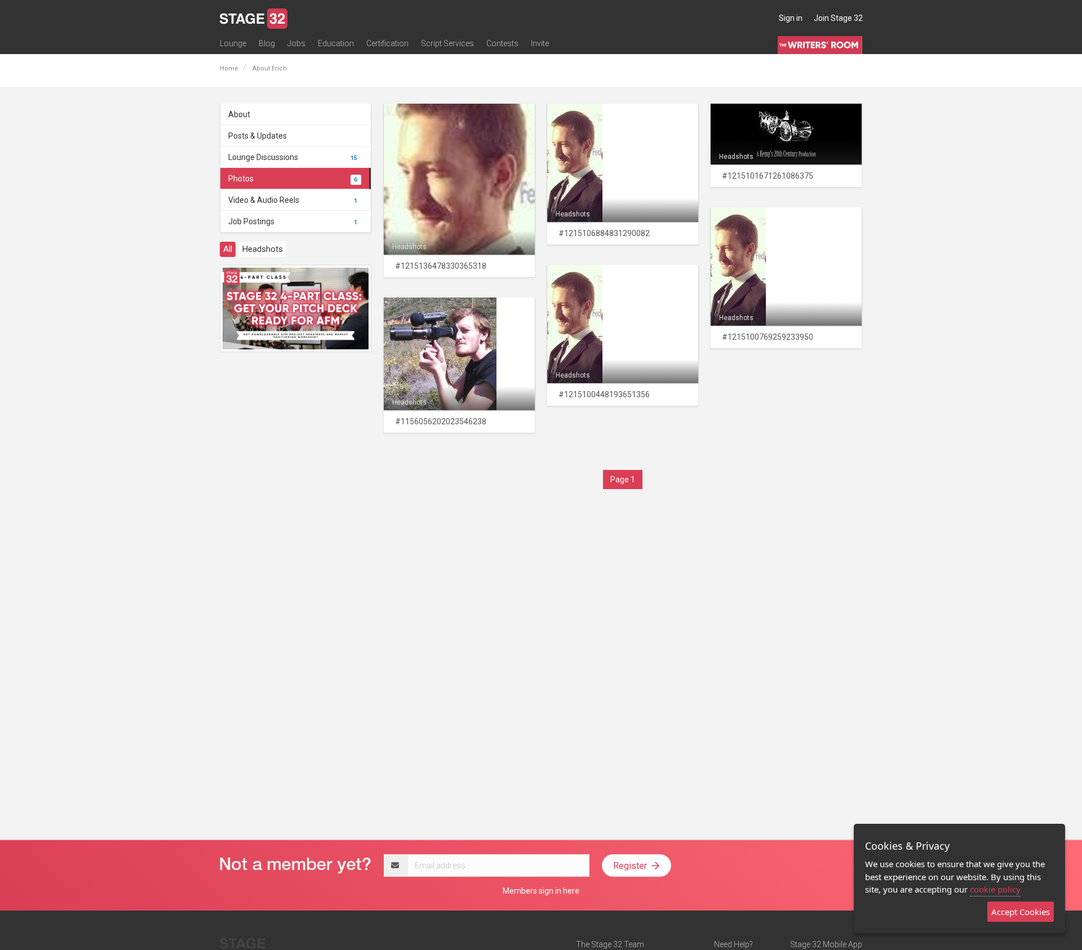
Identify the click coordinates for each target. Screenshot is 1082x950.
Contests (502, 43)
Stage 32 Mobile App (826, 944)
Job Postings (292, 221)
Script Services (447, 43)
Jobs (296, 43)
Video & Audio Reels (292, 200)
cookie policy (995, 889)
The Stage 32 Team (610, 944)
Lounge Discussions (292, 157)
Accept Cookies (1020, 911)
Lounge (233, 43)
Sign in (790, 18)
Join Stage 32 (838, 18)
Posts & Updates (257, 135)
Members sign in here (541, 890)
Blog (267, 43)
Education (336, 43)
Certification (387, 43)
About (239, 114)
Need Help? (733, 944)
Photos (292, 178)
